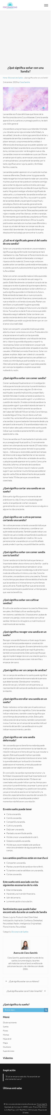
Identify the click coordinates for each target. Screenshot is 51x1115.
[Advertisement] (25, 39)
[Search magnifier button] (46, 1010)
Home (5, 78)
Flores (5, 1031)
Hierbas (6, 1035)
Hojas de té (7, 1039)
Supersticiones (8, 1051)
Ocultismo (7, 1047)
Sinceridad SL (42, 1104)
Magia (5, 1043)
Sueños (5, 1026)
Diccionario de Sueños (15, 78)
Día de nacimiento (10, 1022)
